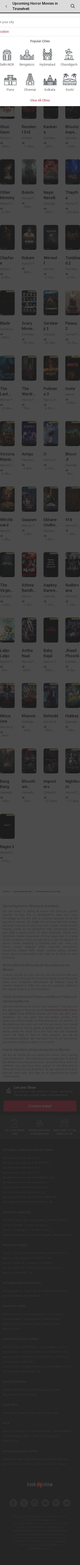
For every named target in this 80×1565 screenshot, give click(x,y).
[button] (6, 6)
